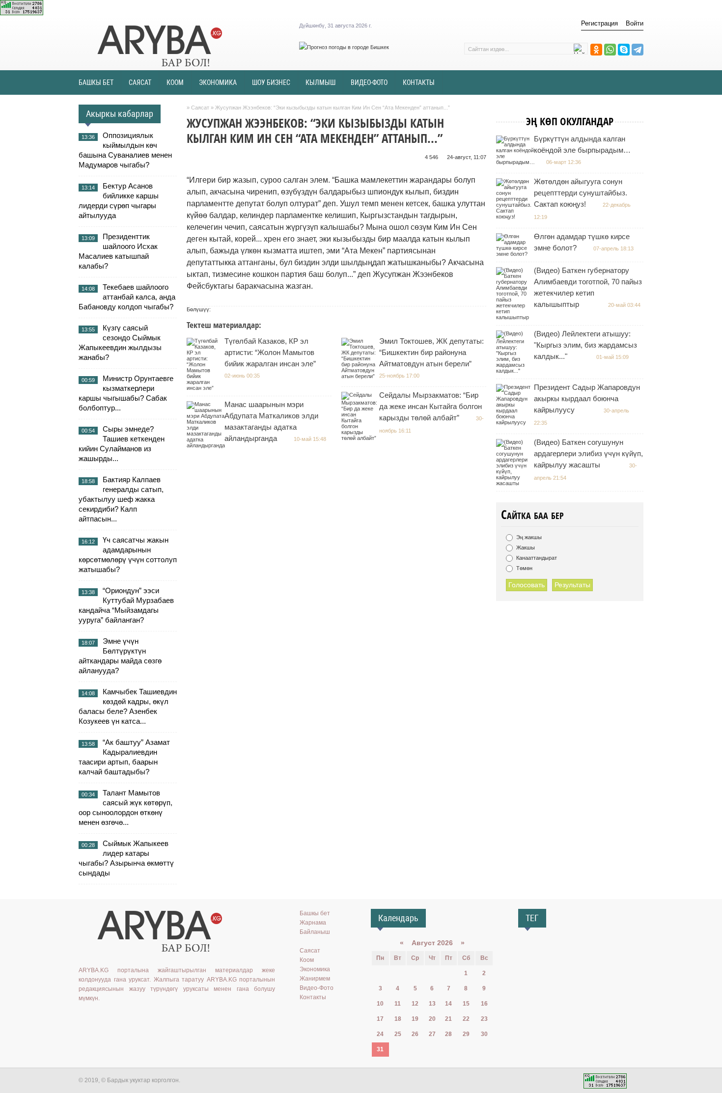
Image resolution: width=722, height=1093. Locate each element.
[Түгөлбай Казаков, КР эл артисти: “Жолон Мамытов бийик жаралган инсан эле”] (205, 388)
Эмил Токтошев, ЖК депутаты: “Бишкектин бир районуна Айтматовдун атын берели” (431, 352)
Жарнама (313, 922)
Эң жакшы (528, 537)
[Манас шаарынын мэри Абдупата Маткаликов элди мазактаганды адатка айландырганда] (207, 445)
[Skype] (624, 49)
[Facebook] (127, 1018)
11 (397, 1003)
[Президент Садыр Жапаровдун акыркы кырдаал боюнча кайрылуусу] (514, 422)
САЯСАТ (140, 82)
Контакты (313, 997)
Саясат (310, 950)
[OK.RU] (99, 1018)
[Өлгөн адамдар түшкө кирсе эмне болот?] (514, 254)
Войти (634, 23)
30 (484, 1034)
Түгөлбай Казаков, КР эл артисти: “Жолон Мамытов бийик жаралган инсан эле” (270, 352)
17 (380, 1018)
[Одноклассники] (596, 49)
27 (432, 1034)
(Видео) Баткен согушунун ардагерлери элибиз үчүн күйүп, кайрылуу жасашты (588, 453)
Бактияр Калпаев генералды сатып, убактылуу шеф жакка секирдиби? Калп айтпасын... (121, 499)
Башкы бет (315, 913)
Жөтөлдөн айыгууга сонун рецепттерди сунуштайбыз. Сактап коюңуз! (580, 192)
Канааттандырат (536, 558)
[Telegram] (637, 49)
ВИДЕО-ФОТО (369, 82)
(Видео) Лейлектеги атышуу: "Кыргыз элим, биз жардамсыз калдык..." (585, 344)
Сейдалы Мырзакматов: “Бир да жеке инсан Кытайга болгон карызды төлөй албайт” (430, 406)
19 (415, 1018)
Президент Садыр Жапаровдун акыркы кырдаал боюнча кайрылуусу (587, 398)
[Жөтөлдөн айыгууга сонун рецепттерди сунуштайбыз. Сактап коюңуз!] (515, 216)
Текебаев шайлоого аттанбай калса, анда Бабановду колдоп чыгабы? (127, 297)
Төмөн (523, 568)
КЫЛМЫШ (320, 82)
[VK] (84, 1018)
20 (432, 1018)
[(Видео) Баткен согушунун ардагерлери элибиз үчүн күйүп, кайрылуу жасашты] (514, 483)
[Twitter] (113, 1018)
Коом (307, 959)
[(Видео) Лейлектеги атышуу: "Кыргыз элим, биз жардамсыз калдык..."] (514, 371)
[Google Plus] (141, 1018)
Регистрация (599, 23)
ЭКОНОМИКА (218, 82)
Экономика (315, 969)
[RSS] (156, 1018)
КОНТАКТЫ (419, 82)
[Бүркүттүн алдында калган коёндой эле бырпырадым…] (516, 162)
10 (380, 1003)
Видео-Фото (316, 987)
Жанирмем (315, 978)
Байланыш (315, 932)
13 (432, 1003)
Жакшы (525, 547)
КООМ (175, 82)
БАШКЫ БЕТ (96, 82)
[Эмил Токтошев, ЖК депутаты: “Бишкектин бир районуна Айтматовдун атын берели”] (359, 376)
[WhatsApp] (610, 49)
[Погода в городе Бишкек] (344, 47)
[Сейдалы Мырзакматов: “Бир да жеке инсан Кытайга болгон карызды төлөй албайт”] (360, 438)
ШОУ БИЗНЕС (271, 82)
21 (448, 1018)
